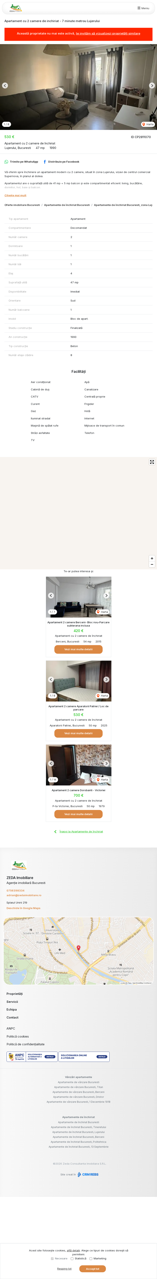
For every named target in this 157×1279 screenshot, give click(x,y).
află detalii (73, 1250)
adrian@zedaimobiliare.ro (24, 895)
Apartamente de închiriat (78, 1117)
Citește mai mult (15, 195)
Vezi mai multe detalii (78, 649)
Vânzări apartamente (78, 1077)
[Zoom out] (152, 564)
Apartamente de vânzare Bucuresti (78, 1082)
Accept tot (92, 1268)
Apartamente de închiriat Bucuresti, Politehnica (78, 1141)
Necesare (61, 1258)
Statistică (80, 1258)
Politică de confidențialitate (26, 1044)
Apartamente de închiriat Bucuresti (67, 205)
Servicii (12, 1002)
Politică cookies (18, 1036)
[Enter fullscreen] (152, 462)
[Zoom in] (152, 558)
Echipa (12, 1009)
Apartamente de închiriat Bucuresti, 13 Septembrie (79, 1146)
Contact (12, 1017)
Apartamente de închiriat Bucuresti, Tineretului (78, 1127)
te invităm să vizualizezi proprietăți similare (108, 33)
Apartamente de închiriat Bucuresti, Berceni (78, 1136)
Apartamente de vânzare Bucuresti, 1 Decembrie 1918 (78, 1101)
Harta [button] (150, 124)
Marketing (100, 1258)
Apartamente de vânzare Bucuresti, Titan (78, 1087)
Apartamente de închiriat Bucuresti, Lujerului (78, 1132)
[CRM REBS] (88, 1174)
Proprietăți (15, 994)
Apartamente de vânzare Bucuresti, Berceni (78, 1092)
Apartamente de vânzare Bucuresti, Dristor (78, 1096)
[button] (5, 85)
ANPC (11, 1028)
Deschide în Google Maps (23, 908)
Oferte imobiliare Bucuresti (22, 205)
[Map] (78, 513)
